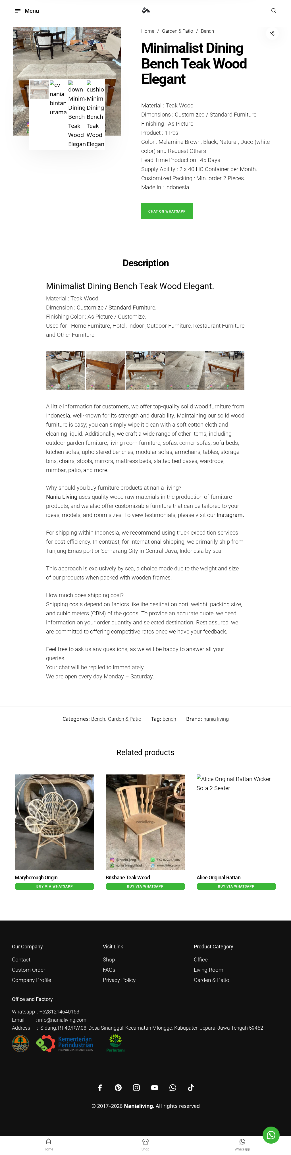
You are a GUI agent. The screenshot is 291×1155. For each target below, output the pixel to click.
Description (145, 263)
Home (147, 31)
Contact (21, 960)
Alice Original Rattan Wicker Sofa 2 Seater (241, 877)
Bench (207, 31)
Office (201, 960)
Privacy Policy (119, 980)
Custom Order (28, 970)
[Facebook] (100, 1087)
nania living (216, 719)
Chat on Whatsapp (167, 211)
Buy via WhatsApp (54, 886)
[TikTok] (191, 1087)
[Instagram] (136, 1087)
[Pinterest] (118, 1087)
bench (169, 719)
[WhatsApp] (172, 1087)
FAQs (109, 970)
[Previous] (24, 837)
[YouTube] (154, 1087)
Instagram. (230, 515)
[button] (167, 210)
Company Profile (31, 980)
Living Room (208, 970)
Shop (109, 960)
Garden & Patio (177, 31)
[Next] (266, 837)
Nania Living (61, 496)
